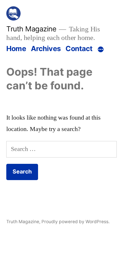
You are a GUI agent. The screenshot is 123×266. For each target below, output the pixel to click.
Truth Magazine (31, 29)
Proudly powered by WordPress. (75, 221)
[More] (100, 49)
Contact (79, 48)
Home (16, 48)
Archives (46, 48)
